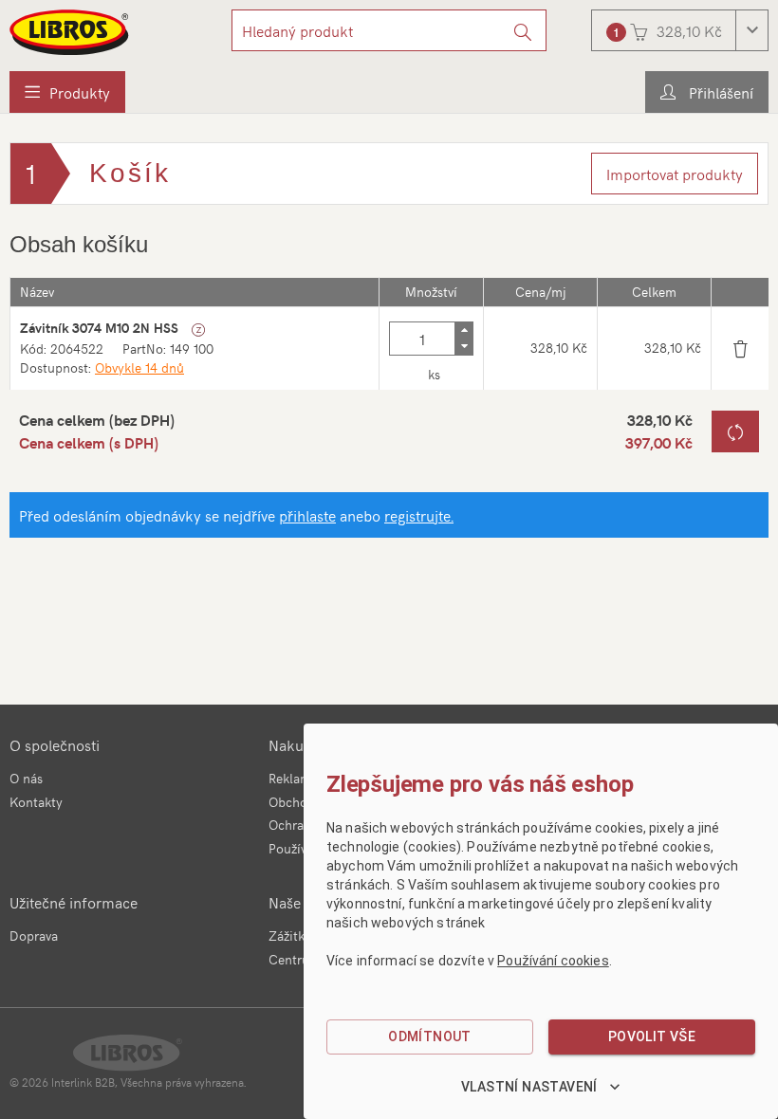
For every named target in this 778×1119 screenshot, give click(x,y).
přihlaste (307, 514)
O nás (26, 778)
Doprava (33, 935)
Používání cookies (553, 960)
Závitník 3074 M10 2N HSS (99, 328)
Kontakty (36, 802)
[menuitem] (67, 92)
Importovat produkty (674, 173)
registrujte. (419, 514)
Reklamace (300, 778)
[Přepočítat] (735, 431)
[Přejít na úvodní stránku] (70, 32)
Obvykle (139, 367)
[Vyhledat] (523, 30)
